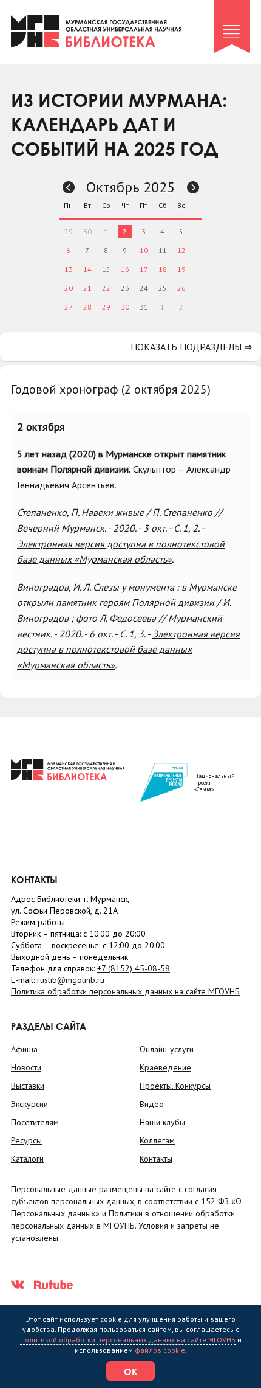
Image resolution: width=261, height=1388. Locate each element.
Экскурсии (29, 1103)
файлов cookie (160, 1350)
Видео (152, 1103)
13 (68, 269)
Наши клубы (162, 1122)
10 (144, 250)
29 (106, 306)
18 (162, 269)
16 (125, 269)
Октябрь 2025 (130, 187)
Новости (26, 1067)
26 (181, 288)
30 (125, 306)
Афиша (24, 1049)
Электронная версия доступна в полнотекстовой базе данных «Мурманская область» (128, 649)
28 (87, 306)
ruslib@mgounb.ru (70, 979)
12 (181, 250)
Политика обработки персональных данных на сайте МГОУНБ (125, 991)
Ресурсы (26, 1140)
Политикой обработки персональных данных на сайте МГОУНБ (128, 1339)
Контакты (156, 1158)
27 (68, 306)
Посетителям (35, 1122)
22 (106, 288)
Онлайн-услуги (167, 1049)
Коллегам (157, 1140)
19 (181, 269)
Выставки (27, 1085)
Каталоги (27, 1158)
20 (68, 288)
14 (87, 269)
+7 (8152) (133, 968)
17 (144, 269)
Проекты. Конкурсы (175, 1085)
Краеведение (165, 1067)
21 (87, 288)
